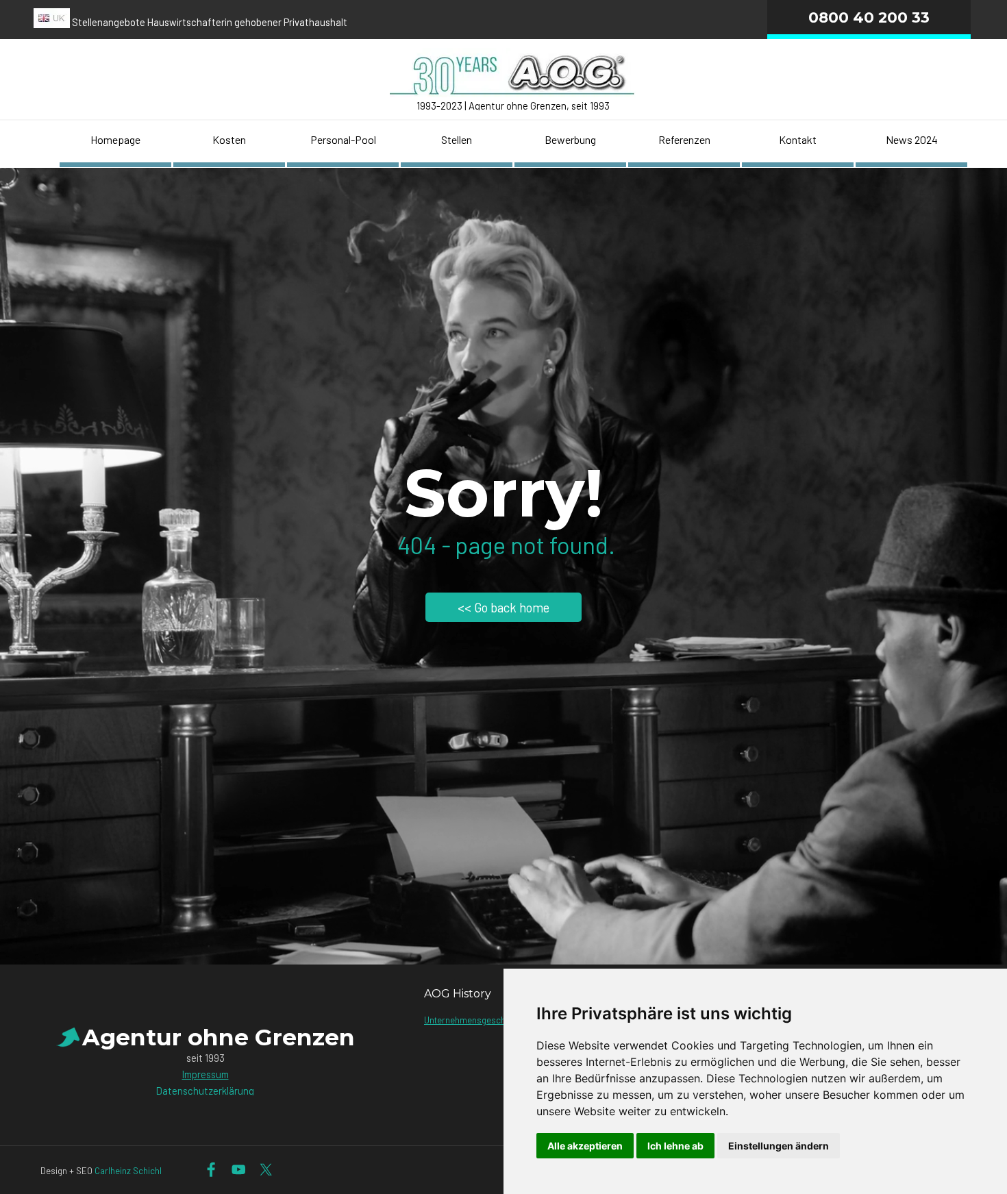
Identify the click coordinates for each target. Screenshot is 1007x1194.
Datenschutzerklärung (205, 1090)
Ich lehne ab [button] (675, 1146)
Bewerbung (570, 139)
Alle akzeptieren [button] (585, 1146)
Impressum (205, 1074)
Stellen (456, 139)
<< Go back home (503, 607)
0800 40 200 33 (869, 17)
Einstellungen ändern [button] (778, 1146)
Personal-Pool (343, 139)
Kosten (229, 139)
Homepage (115, 139)
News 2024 (912, 139)
